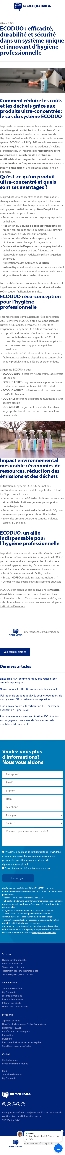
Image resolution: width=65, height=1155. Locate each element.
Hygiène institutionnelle (14, 960)
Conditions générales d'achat (16, 1046)
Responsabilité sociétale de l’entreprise (21, 1042)
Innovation (7, 1035)
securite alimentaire (12, 995)
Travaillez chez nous (12, 1074)
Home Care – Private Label (15, 1006)
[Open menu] (61, 6)
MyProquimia (9, 992)
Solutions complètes (12, 988)
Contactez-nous (10, 1060)
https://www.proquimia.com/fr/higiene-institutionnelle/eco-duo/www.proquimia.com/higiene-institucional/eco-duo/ (31, 602)
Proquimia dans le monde (15, 1063)
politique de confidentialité (31, 851)
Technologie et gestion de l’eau (17, 974)
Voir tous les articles (15, 651)
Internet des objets (11, 1003)
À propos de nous (11, 1020)
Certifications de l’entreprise (16, 1031)
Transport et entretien (13, 967)
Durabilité (7, 1038)
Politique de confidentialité (44, 932)
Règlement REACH (11, 1027)
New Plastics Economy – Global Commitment (24, 1024)
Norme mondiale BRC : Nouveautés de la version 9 (28, 689)
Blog (4, 1070)
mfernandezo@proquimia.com (41, 632)
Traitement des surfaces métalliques (20, 970)
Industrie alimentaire (12, 963)
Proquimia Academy (12, 999)
